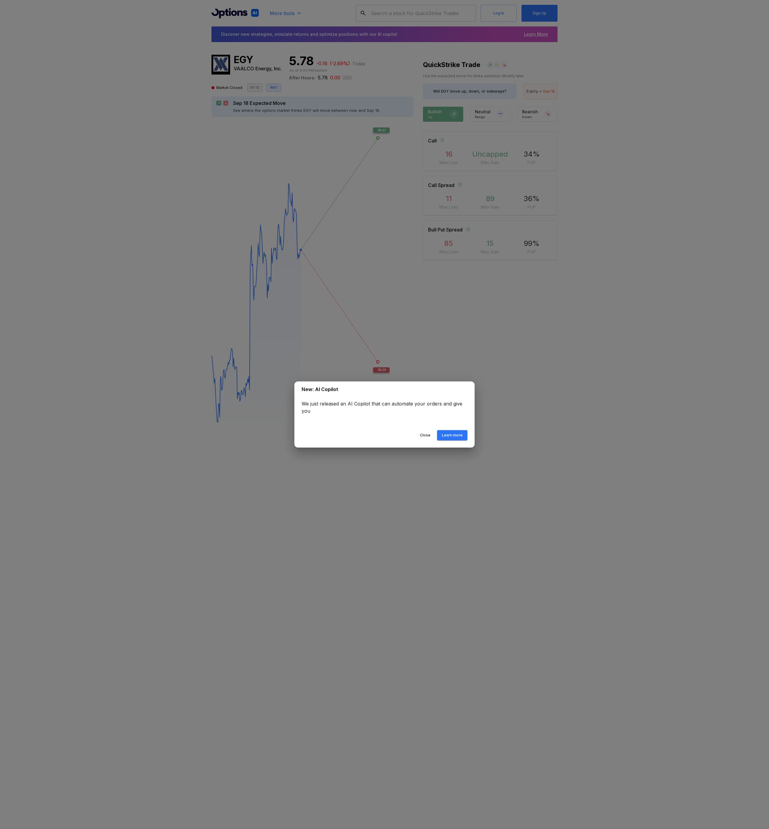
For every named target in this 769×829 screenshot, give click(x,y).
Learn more (452, 435)
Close (425, 435)
